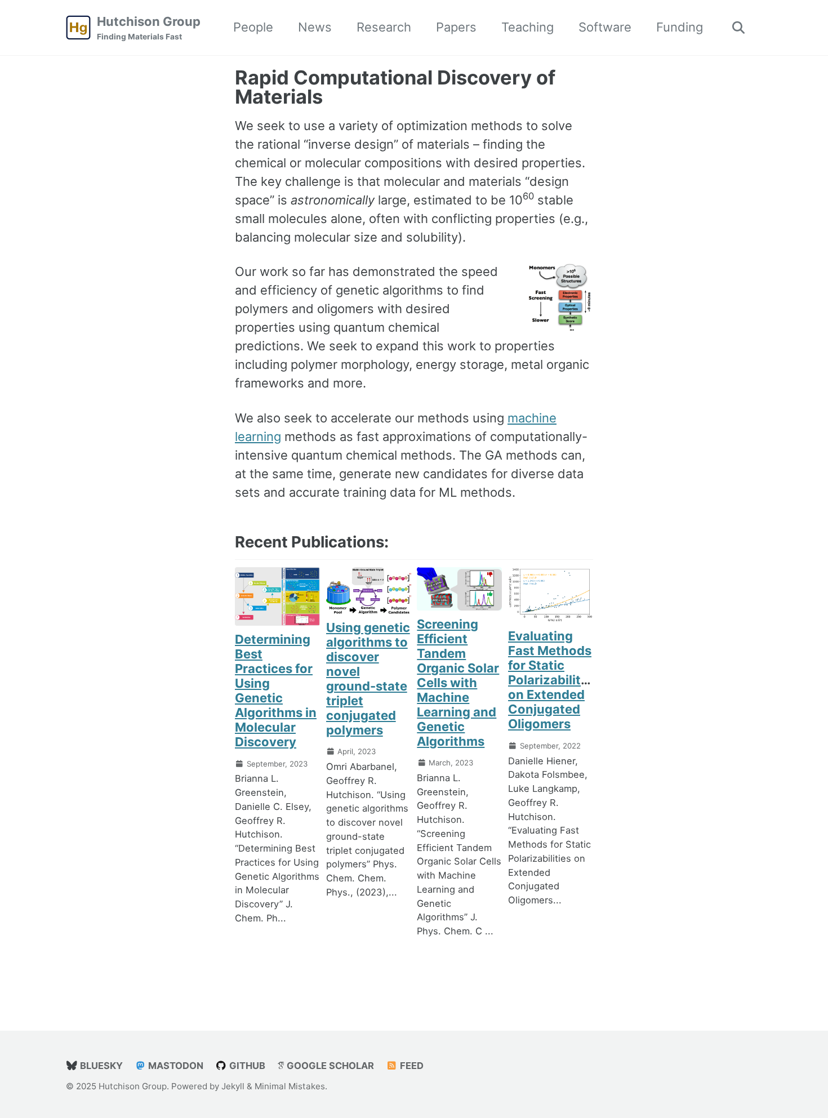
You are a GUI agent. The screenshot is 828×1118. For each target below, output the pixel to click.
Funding (679, 27)
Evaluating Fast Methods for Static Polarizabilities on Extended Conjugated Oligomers (553, 680)
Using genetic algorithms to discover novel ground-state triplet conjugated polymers (368, 678)
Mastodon (174, 1065)
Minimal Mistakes (290, 1086)
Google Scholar (329, 1065)
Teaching (527, 27)
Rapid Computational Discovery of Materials (395, 87)
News (315, 27)
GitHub (246, 1065)
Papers (456, 27)
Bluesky (100, 1065)
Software (604, 27)
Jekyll (232, 1086)
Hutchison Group (149, 27)
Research (384, 27)
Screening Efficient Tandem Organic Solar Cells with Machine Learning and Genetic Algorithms (458, 683)
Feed (411, 1065)
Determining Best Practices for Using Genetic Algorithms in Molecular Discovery (276, 690)
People (253, 27)
